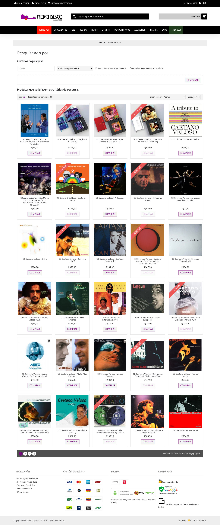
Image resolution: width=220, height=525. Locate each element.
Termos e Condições (26, 485)
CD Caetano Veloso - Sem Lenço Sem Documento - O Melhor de (34, 431)
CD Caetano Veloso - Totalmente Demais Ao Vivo (148, 431)
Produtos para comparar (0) (40, 97)
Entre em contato (24, 488)
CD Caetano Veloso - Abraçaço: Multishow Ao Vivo (185, 199)
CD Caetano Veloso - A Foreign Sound (148, 199)
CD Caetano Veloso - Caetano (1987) (72, 260)
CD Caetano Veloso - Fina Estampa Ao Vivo (110, 319)
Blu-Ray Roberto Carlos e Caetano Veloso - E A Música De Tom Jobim (34, 142)
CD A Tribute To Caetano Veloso (185, 139)
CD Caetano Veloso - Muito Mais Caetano (72, 375)
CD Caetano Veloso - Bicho (34, 259)
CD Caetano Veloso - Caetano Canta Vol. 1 (110, 260)
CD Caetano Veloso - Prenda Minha (185, 375)
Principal (102, 42)
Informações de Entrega (27, 478)
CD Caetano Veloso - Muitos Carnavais (110, 375)
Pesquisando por (114, 42)
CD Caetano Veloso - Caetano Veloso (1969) (185, 260)
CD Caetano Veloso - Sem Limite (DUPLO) (72, 431)
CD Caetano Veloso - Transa (185, 430)
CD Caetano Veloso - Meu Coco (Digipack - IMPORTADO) (185, 319)
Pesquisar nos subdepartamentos (112, 68)
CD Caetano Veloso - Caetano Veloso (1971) (34, 319)
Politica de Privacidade (27, 482)
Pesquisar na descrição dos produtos (147, 68)
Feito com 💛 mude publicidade (192, 520)
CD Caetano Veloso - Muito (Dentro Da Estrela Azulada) (34, 375)
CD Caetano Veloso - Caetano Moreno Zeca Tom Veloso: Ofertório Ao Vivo (147, 261)
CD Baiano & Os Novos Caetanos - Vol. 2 (72, 199)
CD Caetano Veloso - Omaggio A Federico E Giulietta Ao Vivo (148, 375)
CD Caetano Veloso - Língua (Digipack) (147, 319)
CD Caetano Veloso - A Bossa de (110, 198)
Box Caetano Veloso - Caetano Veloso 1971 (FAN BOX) (148, 140)
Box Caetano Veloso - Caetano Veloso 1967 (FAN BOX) (110, 140)
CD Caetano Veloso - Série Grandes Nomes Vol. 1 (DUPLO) (110, 431)
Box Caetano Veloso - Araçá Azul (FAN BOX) (72, 140)
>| (34, 453)
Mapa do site (22, 492)
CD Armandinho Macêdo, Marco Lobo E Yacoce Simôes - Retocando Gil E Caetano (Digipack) (34, 201)
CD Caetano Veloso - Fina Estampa (72, 319)
